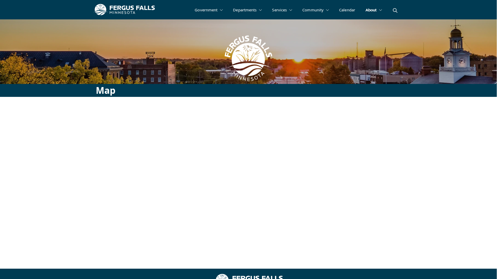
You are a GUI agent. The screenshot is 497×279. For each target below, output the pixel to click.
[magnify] (395, 10)
